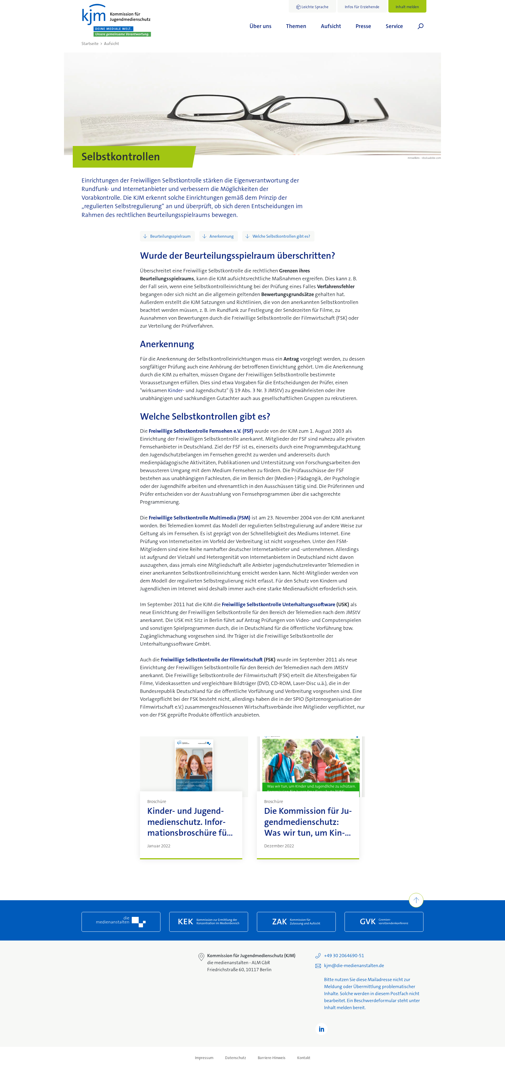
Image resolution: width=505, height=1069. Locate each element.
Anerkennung (222, 236)
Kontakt (303, 1058)
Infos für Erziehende (362, 6)
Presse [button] (363, 26)
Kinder (175, 390)
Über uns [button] (260, 26)
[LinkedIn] (321, 1029)
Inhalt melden (407, 6)
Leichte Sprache (315, 6)
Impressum (204, 1058)
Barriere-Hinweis (272, 1058)
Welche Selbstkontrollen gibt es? (281, 236)
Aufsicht (111, 43)
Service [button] (394, 26)
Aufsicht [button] (331, 26)
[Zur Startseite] (117, 20)
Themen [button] (296, 26)
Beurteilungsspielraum (170, 236)
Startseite (90, 43)
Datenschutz (235, 1058)
